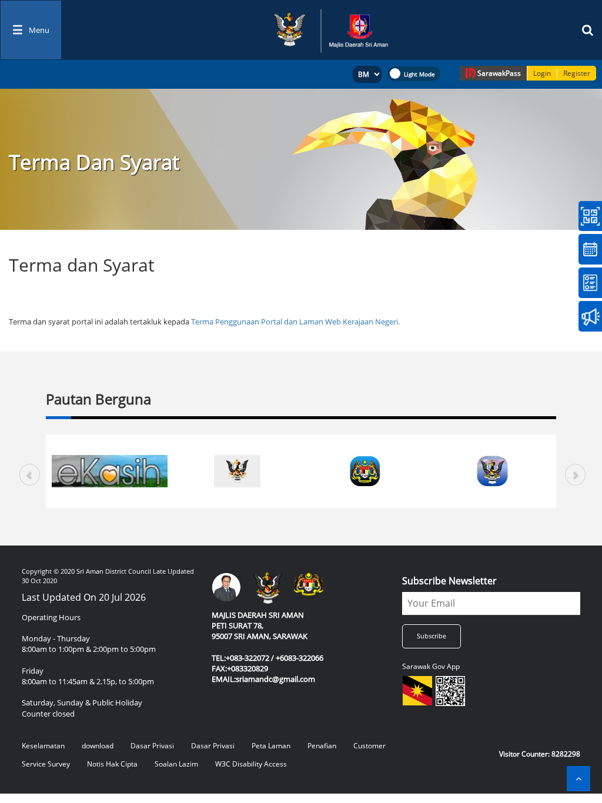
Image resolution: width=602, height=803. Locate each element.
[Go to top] (578, 778)
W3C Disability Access (251, 764)
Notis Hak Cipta (112, 764)
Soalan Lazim (176, 764)
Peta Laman (271, 746)
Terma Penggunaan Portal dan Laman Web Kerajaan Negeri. (295, 321)
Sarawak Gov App (431, 666)
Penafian (321, 746)
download (97, 746)
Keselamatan (43, 746)
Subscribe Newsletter (449, 580)
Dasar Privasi (152, 746)
